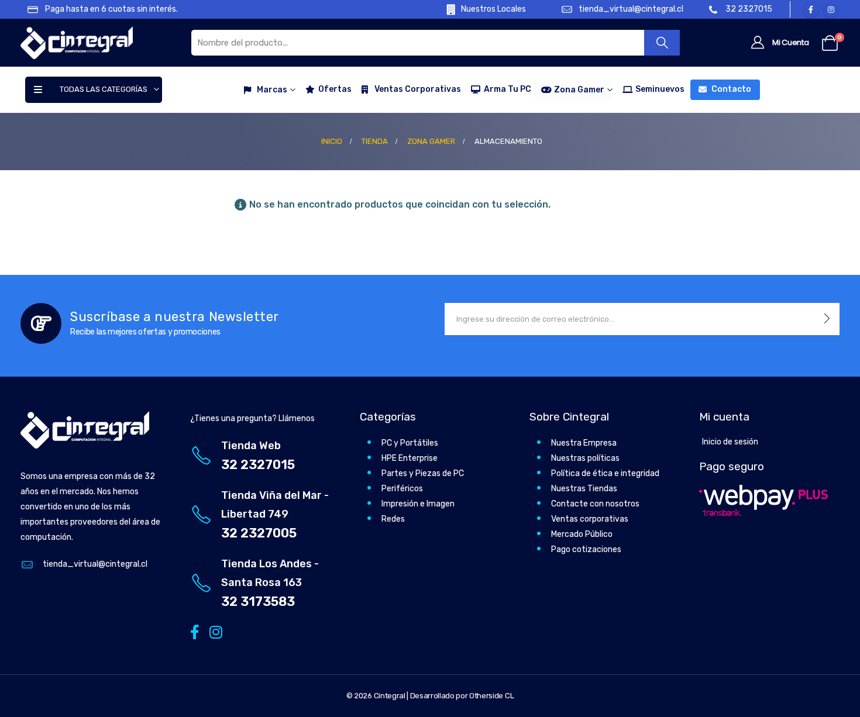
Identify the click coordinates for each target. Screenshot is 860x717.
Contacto (731, 89)
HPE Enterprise (409, 458)
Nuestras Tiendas (584, 489)
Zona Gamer (579, 90)
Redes (393, 519)
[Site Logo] (76, 42)
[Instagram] (831, 9)
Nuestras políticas (585, 458)
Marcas (272, 90)
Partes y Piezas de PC (422, 473)
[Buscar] (662, 43)
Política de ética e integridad (605, 473)
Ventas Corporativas (417, 89)
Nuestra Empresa (584, 443)
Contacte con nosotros (595, 504)
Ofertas (335, 89)
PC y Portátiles (409, 443)
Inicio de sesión (730, 442)
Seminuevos (659, 89)
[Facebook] (811, 9)
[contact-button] (827, 319)
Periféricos (402, 489)
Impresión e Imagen (418, 504)
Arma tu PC (507, 89)
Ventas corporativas (589, 519)
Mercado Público (582, 534)
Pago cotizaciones (586, 549)
